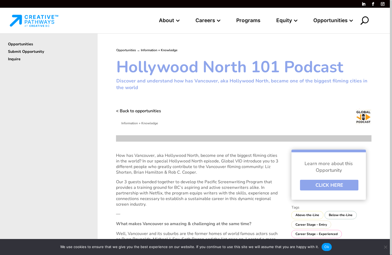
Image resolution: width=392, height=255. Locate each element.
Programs (248, 21)
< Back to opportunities (138, 111)
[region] (196, 127)
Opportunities (330, 21)
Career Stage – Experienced (316, 234)
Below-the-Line (341, 215)
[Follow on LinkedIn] (363, 4)
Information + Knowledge (159, 50)
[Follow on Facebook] (373, 4)
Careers (205, 21)
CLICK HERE (329, 185)
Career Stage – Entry (311, 224)
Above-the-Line (307, 215)
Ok (326, 247)
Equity (284, 21)
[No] (385, 247)
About (166, 21)
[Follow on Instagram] (382, 4)
